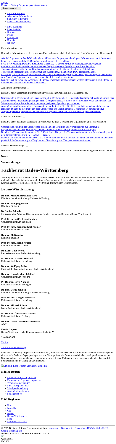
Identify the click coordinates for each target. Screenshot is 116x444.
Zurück (4, 342)
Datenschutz (67, 428)
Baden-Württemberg (17, 416)
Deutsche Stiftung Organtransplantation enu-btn (24, 5)
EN (14, 43)
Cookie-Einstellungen (11, 431)
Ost (9, 410)
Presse (10, 35)
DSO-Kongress (14, 26)
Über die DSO (14, 29)
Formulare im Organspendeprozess (23, 380)
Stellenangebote (14, 393)
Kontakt (11, 40)
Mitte (9, 419)
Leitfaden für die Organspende (21, 377)
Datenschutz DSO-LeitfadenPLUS (91, 428)
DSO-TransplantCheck (18, 385)
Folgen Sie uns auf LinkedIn (33, 365)
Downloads (12, 37)
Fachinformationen (16, 13)
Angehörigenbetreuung (18, 391)
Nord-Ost (11, 408)
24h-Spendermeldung (17, 388)
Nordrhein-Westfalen (17, 421)
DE (9, 43)
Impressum (54, 428)
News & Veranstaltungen (19, 21)
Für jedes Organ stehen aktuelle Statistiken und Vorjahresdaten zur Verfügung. (48, 129)
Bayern (10, 413)
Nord (9, 405)
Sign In (4, 2)
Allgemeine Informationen (19, 16)
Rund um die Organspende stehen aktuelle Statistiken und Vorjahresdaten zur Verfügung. (50, 127)
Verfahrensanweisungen (18, 383)
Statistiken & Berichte (17, 19)
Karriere (11, 32)
